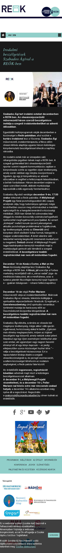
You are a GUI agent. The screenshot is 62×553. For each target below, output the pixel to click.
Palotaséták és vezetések (22, 469)
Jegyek (31, 465)
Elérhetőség (43, 465)
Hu (9, 35)
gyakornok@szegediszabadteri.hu (22, 395)
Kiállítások (25, 460)
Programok (13, 460)
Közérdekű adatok (45, 469)
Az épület (38, 460)
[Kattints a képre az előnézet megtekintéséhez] (31, 90)
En (14, 35)
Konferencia (20, 465)
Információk (50, 460)
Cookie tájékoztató (26, 546)
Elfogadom (54, 535)
